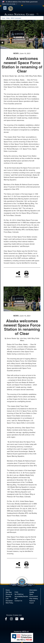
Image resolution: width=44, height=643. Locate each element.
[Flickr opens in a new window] (16, 619)
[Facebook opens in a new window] (6, 619)
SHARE (18, 277)
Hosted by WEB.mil (21, 631)
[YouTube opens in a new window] (22, 619)
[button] (10, 4)
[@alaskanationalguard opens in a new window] (11, 619)
